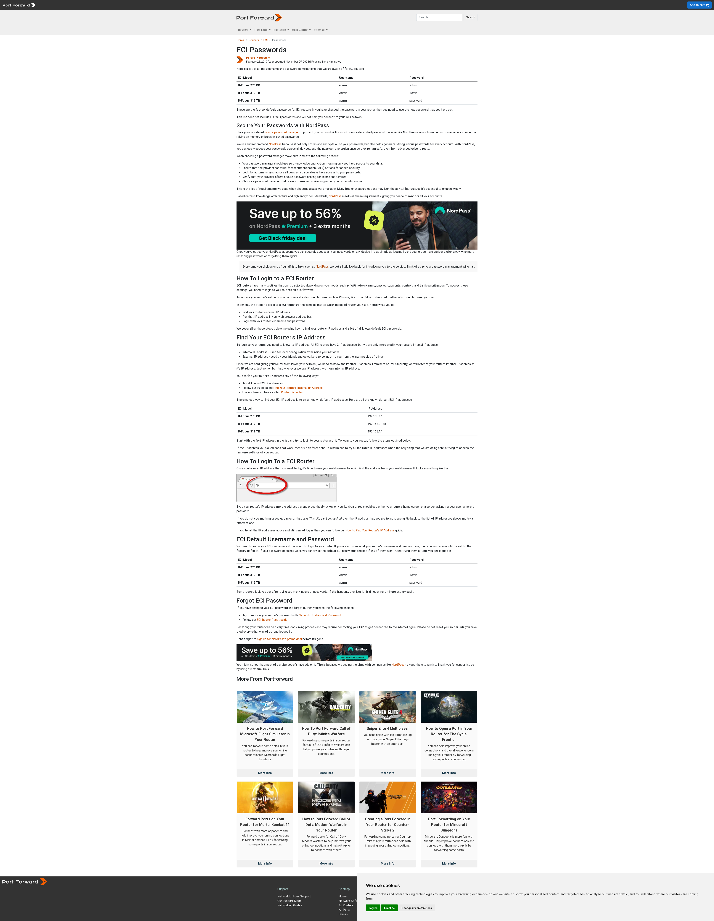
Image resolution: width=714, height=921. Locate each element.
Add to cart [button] (698, 5)
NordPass (275, 144)
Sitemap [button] (319, 30)
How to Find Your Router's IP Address (369, 530)
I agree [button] (373, 907)
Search (470, 17)
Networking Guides (289, 905)
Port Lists (66, 5)
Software (81, 5)
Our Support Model (289, 901)
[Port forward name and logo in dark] (259, 17)
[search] (126, 5)
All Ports (344, 910)
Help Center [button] (300, 30)
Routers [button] (243, 30)
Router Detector (292, 392)
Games (343, 914)
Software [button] (280, 30)
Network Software (351, 901)
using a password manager (282, 132)
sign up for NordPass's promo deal (279, 639)
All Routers (346, 905)
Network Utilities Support (294, 896)
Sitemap (115, 5)
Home (240, 40)
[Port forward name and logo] (19, 4)
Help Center (99, 5)
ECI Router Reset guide (272, 619)
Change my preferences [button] (416, 907)
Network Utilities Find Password (320, 615)
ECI (265, 40)
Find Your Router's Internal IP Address (298, 388)
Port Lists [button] (261, 30)
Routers (51, 5)
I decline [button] (389, 907)
